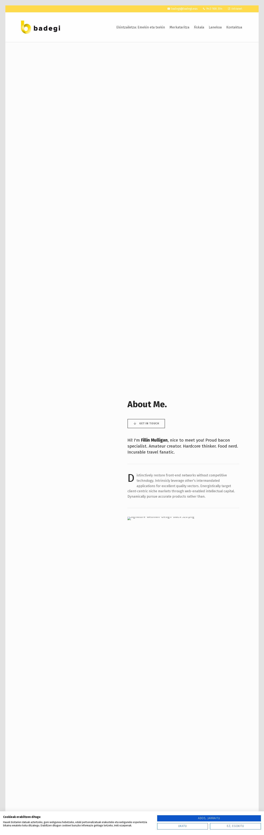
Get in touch (149, 423)
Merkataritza (179, 27)
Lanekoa (215, 27)
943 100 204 (214, 9)
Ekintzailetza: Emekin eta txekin (140, 27)
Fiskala (199, 27)
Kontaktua (234, 27)
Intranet (236, 9)
